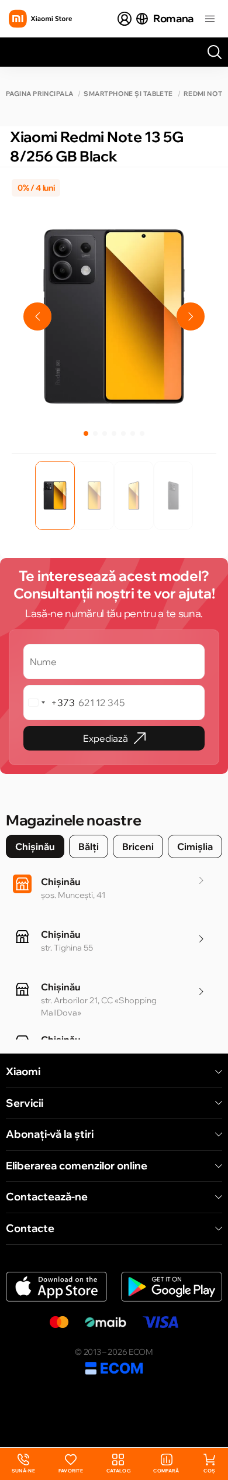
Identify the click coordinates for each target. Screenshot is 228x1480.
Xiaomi (23, 1071)
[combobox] (49, 703)
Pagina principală (39, 94)
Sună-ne (23, 1464)
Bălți (88, 846)
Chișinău (35, 846)
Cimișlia (195, 846)
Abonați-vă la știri (50, 1134)
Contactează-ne (47, 1196)
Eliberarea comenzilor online (76, 1165)
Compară (166, 1471)
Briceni (138, 846)
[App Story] (56, 1287)
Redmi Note (205, 94)
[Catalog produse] (210, 19)
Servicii (24, 1103)
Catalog (118, 1471)
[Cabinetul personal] (125, 19)
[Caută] (215, 52)
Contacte (30, 1228)
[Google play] (171, 1287)
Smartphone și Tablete (128, 94)
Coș (209, 1471)
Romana (173, 18)
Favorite (71, 1471)
